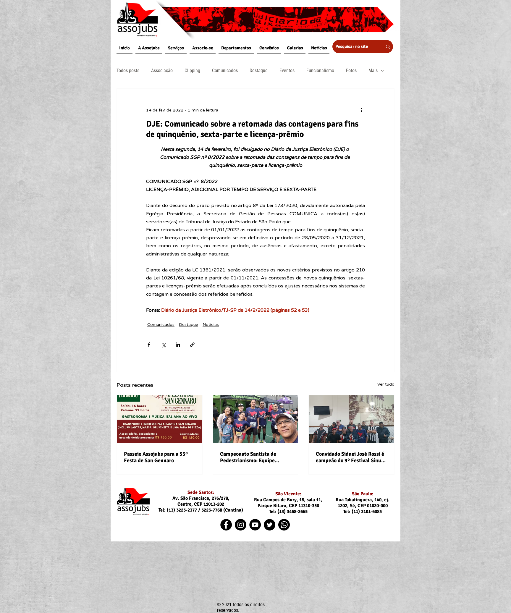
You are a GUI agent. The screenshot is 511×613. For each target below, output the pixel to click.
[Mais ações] (361, 110)
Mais (373, 70)
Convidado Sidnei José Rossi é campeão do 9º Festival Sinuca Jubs (351, 457)
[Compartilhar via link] (192, 344)
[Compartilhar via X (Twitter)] (163, 344)
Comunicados (225, 70)
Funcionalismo (320, 70)
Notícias (211, 324)
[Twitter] (269, 524)
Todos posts (128, 70)
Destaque (259, 70)
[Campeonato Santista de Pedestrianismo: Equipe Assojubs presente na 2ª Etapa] (255, 419)
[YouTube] (255, 524)
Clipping (192, 70)
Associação (162, 70)
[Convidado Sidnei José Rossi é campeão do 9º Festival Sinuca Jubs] (351, 419)
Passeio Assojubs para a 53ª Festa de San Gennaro (156, 457)
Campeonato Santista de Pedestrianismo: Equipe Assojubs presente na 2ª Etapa (255, 457)
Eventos (287, 70)
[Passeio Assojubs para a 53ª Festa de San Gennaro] (159, 419)
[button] (149, 48)
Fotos (351, 70)
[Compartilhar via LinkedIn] (178, 344)
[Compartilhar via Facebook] (149, 344)
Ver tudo (385, 384)
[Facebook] (226, 524)
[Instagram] (240, 524)
